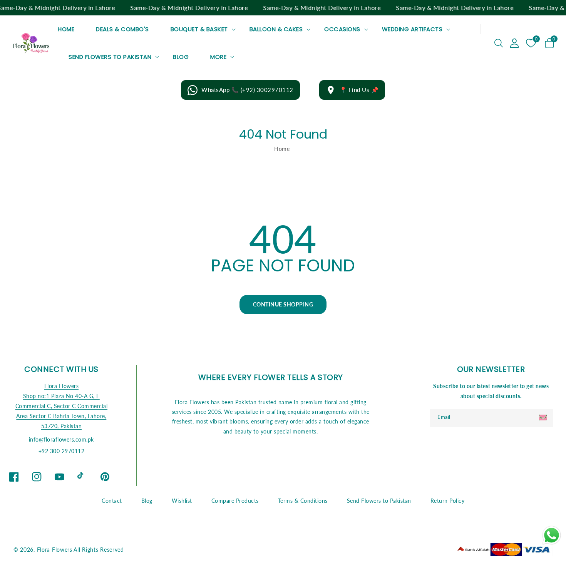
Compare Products (235, 500)
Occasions (342, 29)
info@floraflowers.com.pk (61, 439)
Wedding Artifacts (412, 29)
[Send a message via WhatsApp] (551, 535)
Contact (112, 500)
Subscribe (544, 417)
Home (282, 149)
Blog (146, 500)
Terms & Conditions (303, 500)
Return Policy (447, 500)
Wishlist (182, 500)
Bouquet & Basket (199, 29)
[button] (498, 43)
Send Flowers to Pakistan (110, 57)
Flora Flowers (61, 386)
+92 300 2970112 (62, 451)
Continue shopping (283, 304)
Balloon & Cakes (276, 29)
